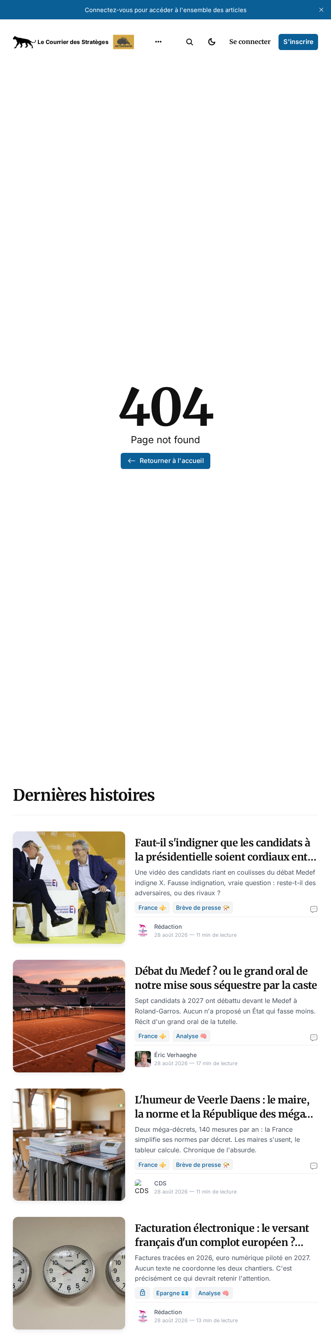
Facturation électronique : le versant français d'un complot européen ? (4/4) (222, 1242)
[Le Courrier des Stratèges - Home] (74, 42)
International (158, 76)
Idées (145, 107)
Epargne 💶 (172, 1293)
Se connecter (249, 42)
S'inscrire (298, 42)
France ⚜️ (152, 907)
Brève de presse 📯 (203, 907)
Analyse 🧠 (191, 1035)
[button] (189, 42)
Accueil (148, 60)
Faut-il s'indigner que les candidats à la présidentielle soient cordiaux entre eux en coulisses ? (226, 856)
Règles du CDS (158, 155)
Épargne (150, 123)
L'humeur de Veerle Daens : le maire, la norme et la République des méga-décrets (222, 1114)
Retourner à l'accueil (171, 460)
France (148, 92)
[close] (321, 9)
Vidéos (147, 139)
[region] (158, 42)
